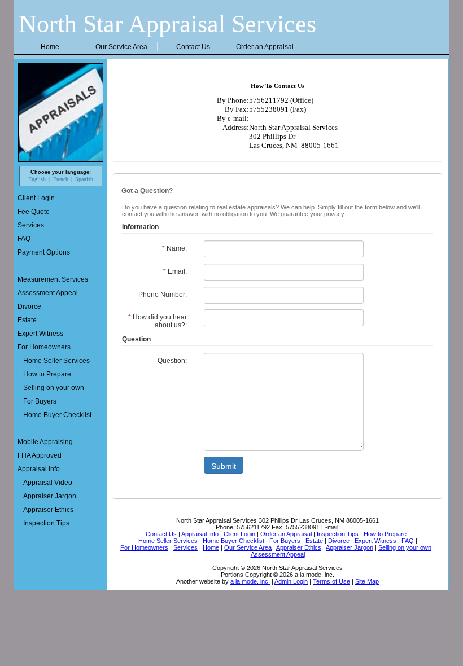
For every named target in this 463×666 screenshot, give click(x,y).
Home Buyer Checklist (57, 415)
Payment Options (44, 252)
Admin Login (291, 581)
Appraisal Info (39, 469)
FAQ (24, 239)
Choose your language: (60, 172)
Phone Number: (162, 295)
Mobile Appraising (45, 442)
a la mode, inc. (250, 581)
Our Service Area (121, 47)
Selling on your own (53, 388)
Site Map (367, 581)
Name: (174, 248)
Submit (223, 466)
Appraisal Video (47, 483)
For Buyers (39, 401)
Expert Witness (40, 334)
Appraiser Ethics (48, 510)
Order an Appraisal (265, 47)
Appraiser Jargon (49, 496)
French (60, 179)
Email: (175, 271)
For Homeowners (44, 347)
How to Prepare (47, 374)
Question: (172, 361)
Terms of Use (331, 581)
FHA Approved (40, 455)
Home (50, 47)
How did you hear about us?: (157, 321)
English (37, 179)
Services (31, 225)
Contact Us (193, 47)
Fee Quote (34, 212)
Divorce (29, 306)
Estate (27, 320)
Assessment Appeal (48, 293)
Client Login (36, 198)
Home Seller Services (56, 361)
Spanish (84, 179)
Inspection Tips (46, 523)
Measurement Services (53, 279)
